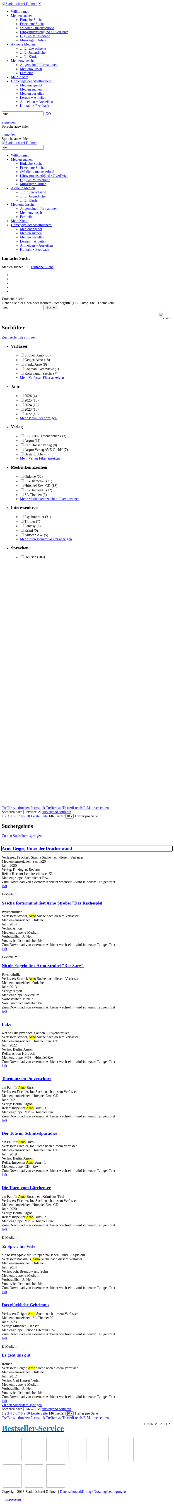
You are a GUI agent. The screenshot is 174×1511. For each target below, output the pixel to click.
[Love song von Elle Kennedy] (77, 1460)
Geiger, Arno (33, 360)
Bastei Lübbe (34, 454)
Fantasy (30, 526)
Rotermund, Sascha (38, 373)
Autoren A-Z (33, 535)
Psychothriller (34, 517)
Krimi (28, 530)
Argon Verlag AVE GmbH (43, 450)
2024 (28, 405)
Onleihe (30, 476)
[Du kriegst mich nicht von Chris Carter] (142, 1460)
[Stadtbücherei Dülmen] (19, 4)
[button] (166, 316)
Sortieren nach (12, 812)
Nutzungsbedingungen (110, 1491)
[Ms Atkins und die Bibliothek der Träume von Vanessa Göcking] (34, 1460)
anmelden (9, 122)
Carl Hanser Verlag (38, 445)
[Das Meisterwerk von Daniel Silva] (121, 1460)
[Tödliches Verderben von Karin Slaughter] (55, 1486)
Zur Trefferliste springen (19, 337)
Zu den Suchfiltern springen (22, 836)
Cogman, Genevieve (39, 369)
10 (28, 816)
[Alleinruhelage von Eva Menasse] (12, 1460)
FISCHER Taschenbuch (41, 436)
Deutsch (30, 557)
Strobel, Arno (34, 355)
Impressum (13, 1499)
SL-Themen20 (34, 481)
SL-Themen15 (34, 490)
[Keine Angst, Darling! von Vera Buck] (99, 1460)
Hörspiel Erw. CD (37, 486)
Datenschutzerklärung (75, 1491)
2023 (28, 409)
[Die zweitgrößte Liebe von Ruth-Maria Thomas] (34, 1486)
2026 (28, 396)
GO (48, 114)
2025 (28, 400)
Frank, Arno (33, 364)
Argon (29, 440)
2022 (28, 414)
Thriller (29, 521)
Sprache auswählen (15, 126)
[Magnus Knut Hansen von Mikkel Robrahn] (55, 1460)
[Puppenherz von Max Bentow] (12, 1486)
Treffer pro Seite (86, 816)
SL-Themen (33, 495)
